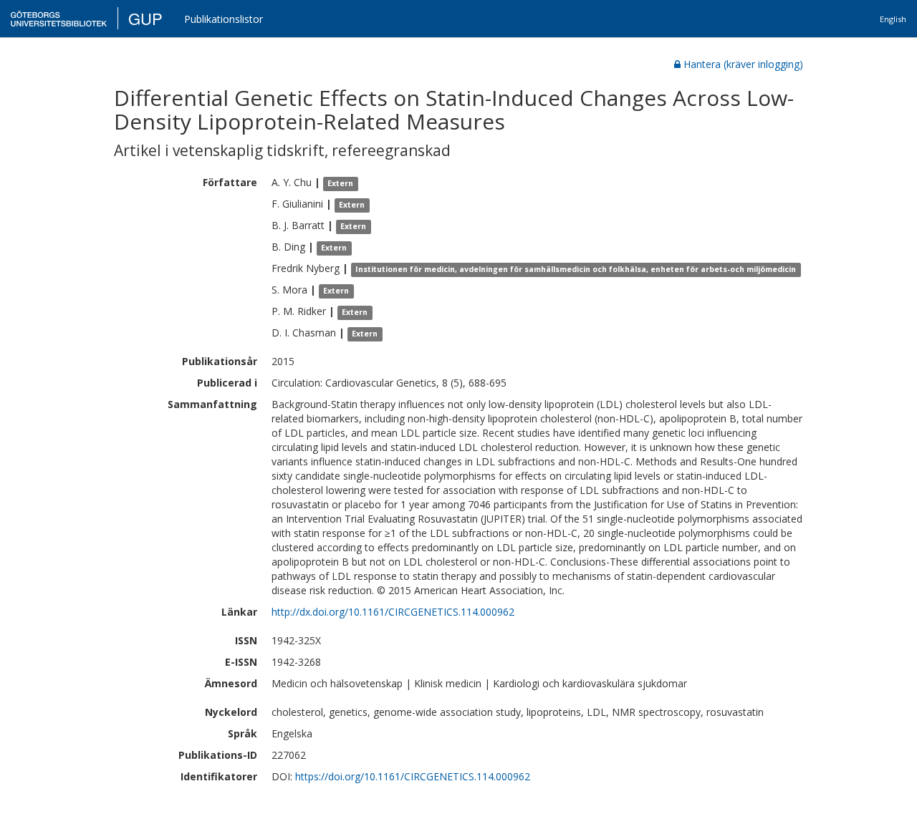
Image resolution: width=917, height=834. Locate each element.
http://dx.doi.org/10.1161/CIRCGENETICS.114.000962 (393, 612)
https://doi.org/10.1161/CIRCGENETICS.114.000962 (412, 776)
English (893, 19)
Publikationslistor (223, 19)
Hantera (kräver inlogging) (743, 64)
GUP (145, 18)
